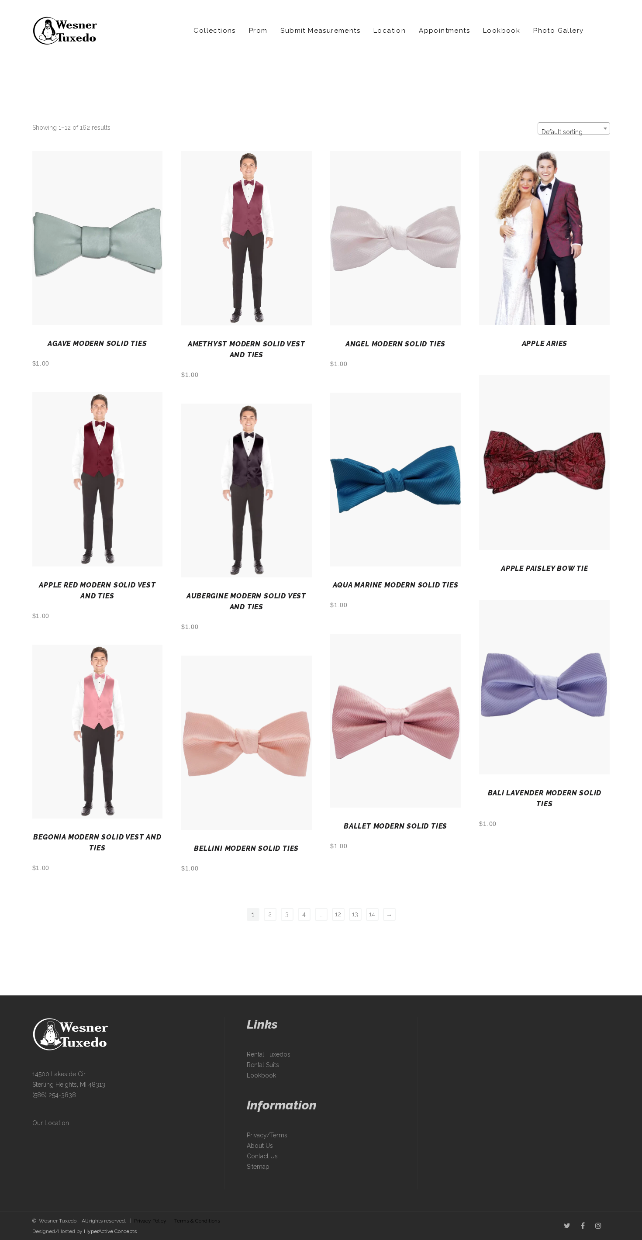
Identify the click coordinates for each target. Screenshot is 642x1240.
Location (389, 31)
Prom (258, 31)
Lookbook (501, 31)
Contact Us (262, 1156)
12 (338, 914)
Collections (214, 31)
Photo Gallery (558, 31)
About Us (260, 1145)
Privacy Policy (150, 1221)
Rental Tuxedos (268, 1054)
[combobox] (574, 128)
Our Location (50, 1122)
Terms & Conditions (197, 1221)
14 (372, 914)
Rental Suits (263, 1064)
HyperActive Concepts (110, 1231)
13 (355, 914)
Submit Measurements (320, 31)
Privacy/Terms (267, 1135)
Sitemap (258, 1166)
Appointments (444, 31)
